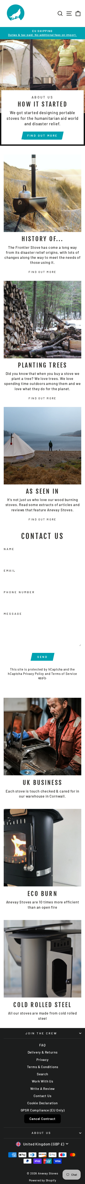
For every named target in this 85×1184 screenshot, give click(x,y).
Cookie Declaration (42, 1103)
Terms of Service (64, 674)
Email (10, 570)
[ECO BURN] (42, 847)
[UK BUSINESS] (42, 736)
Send (42, 657)
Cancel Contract (42, 1119)
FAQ (42, 1045)
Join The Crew (42, 1033)
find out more (42, 135)
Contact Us (42, 1096)
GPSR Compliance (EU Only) (43, 1110)
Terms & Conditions (42, 1067)
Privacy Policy (33, 674)
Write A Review (42, 1089)
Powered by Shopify (42, 1180)
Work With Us (42, 1081)
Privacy (42, 1060)
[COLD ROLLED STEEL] (42, 959)
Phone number (19, 592)
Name (9, 549)
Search (42, 1074)
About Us (41, 1133)
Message (13, 613)
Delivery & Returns (43, 1052)
